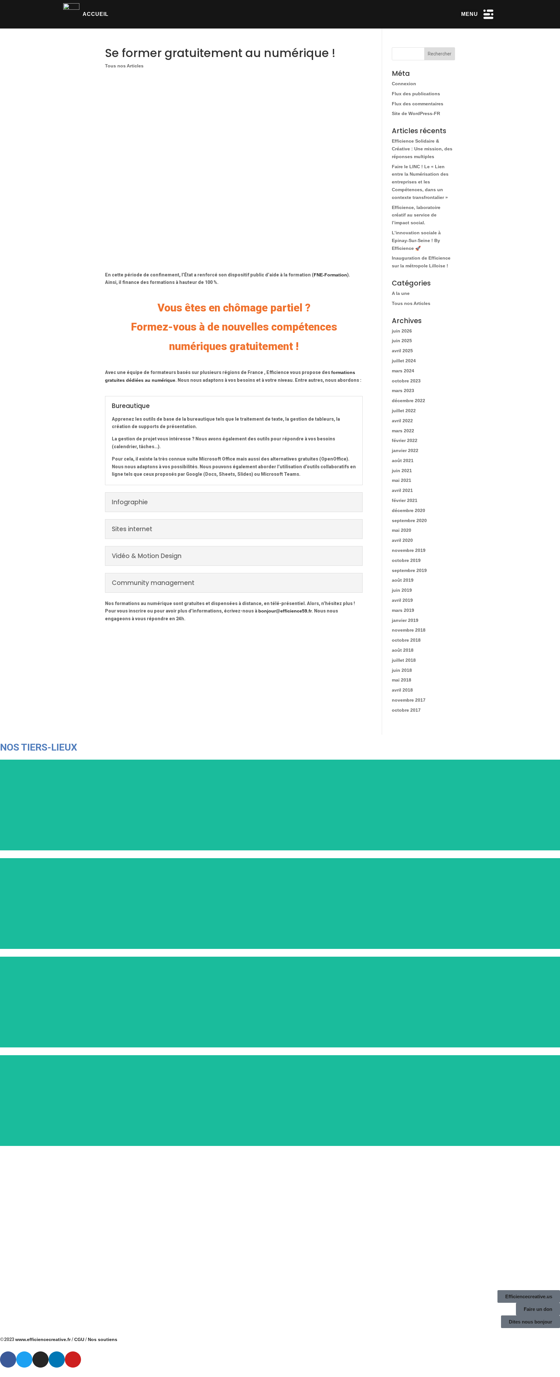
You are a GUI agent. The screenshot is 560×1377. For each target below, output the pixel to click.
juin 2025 (402, 340)
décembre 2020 (408, 510)
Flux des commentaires (417, 103)
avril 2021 (402, 490)
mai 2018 (401, 680)
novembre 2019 (409, 550)
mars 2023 (403, 390)
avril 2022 (402, 420)
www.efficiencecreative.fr (43, 1339)
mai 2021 (401, 480)
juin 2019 (402, 590)
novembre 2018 (409, 630)
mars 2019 (403, 610)
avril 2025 (402, 350)
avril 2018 (402, 690)
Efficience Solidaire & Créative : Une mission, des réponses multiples (422, 148)
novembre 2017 (409, 700)
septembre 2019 (409, 570)
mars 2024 (403, 370)
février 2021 (404, 500)
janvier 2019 (405, 620)
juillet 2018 (404, 660)
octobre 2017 (406, 710)
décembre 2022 (408, 400)
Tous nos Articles (124, 65)
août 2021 (403, 460)
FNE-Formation (330, 274)
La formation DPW (302, 665)
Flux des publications (416, 93)
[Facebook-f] (8, 1359)
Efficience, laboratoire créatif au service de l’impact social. (416, 215)
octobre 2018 (406, 640)
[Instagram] (40, 1359)
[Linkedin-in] (57, 1359)
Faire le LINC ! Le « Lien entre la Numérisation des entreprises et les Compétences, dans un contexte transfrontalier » (420, 182)
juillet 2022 (404, 410)
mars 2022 (403, 430)
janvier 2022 (405, 450)
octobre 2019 (406, 560)
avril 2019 (402, 600)
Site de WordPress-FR (416, 113)
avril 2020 (402, 540)
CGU (79, 1339)
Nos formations (166, 665)
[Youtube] (73, 1359)
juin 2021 (402, 470)
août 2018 (403, 650)
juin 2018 (402, 670)
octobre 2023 (406, 380)
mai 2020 (401, 530)
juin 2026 (402, 330)
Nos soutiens (102, 1339)
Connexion (404, 83)
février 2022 (404, 440)
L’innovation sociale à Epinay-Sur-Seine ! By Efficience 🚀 (416, 240)
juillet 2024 (404, 360)
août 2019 (403, 580)
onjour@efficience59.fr (286, 610)
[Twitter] (24, 1359)
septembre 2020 (409, 520)
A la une (401, 293)
